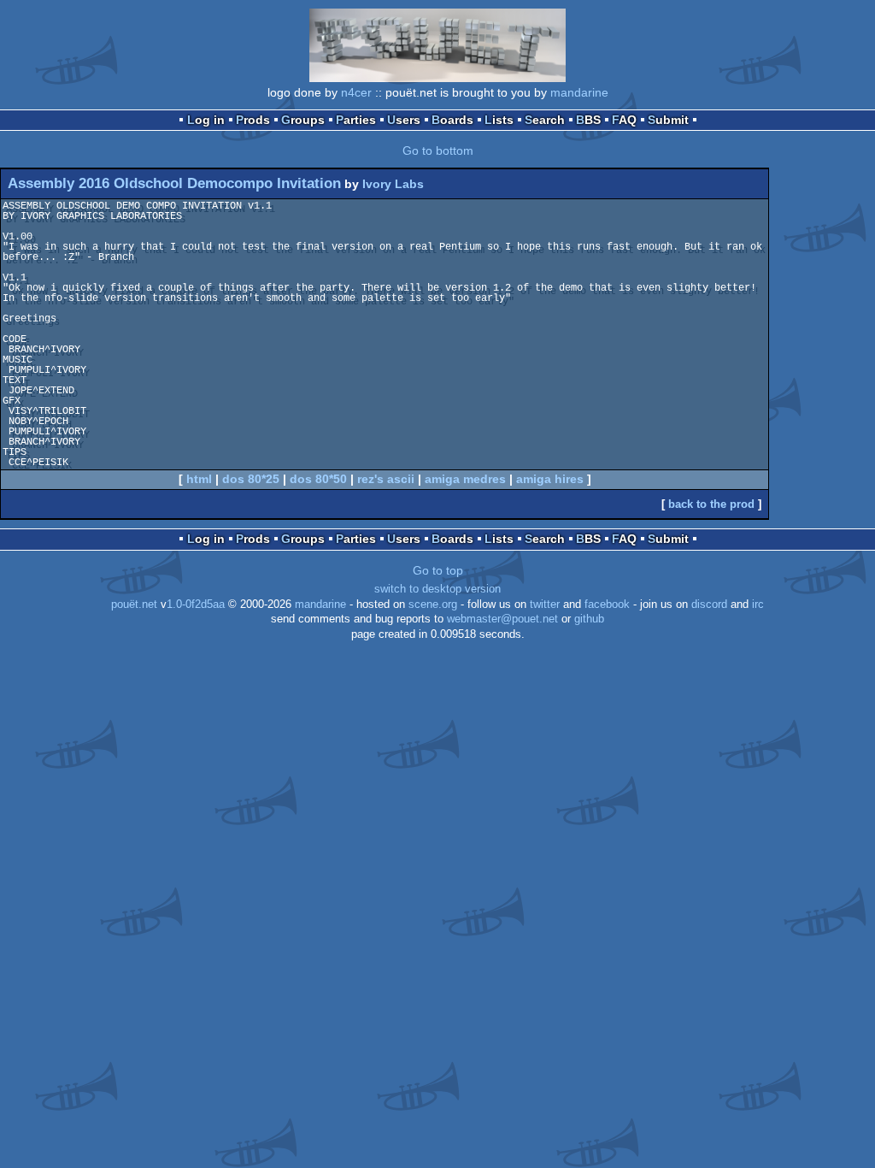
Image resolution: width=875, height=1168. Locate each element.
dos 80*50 (318, 479)
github (589, 619)
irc (758, 605)
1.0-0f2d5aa (196, 605)
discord (709, 605)
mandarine (579, 92)
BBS (588, 120)
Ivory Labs (393, 184)
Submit (668, 120)
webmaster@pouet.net (502, 619)
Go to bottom (437, 150)
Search (545, 120)
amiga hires (550, 479)
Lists (499, 120)
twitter (545, 605)
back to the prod (711, 504)
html (199, 479)
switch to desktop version (437, 589)
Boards (452, 120)
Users (403, 120)
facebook (607, 605)
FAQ (624, 120)
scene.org (432, 605)
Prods (253, 120)
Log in (206, 120)
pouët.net (134, 605)
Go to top (438, 570)
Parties (356, 120)
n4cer (356, 92)
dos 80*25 (250, 479)
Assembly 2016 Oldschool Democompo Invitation (174, 183)
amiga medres (465, 479)
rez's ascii (385, 479)
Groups (303, 120)
